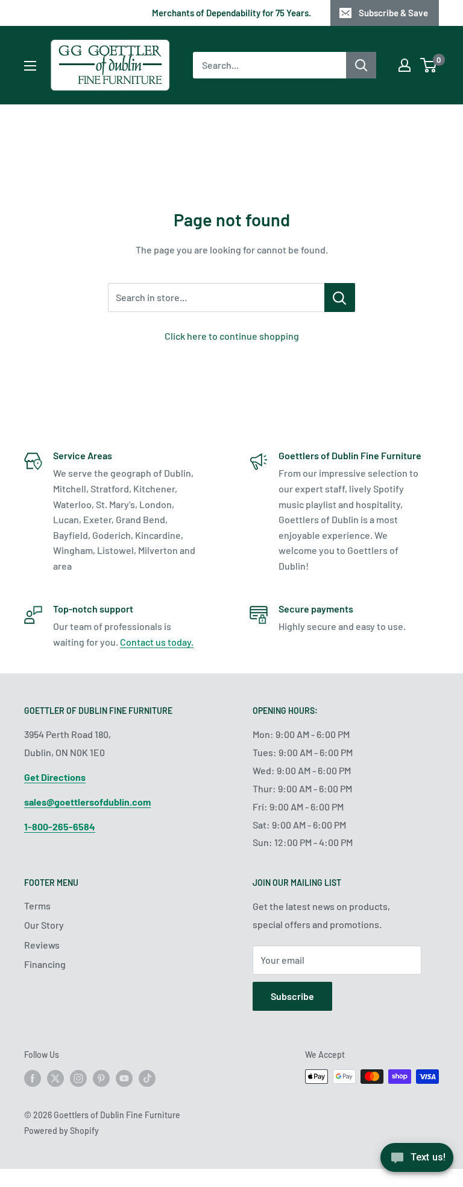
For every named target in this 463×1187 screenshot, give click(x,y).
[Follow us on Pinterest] (101, 1077)
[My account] (404, 65)
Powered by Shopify (61, 1130)
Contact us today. (157, 642)
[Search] (361, 65)
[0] (428, 65)
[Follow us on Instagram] (78, 1077)
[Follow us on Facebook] (32, 1077)
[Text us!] (417, 1161)
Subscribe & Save (393, 12)
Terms (37, 905)
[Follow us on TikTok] (147, 1077)
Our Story (44, 925)
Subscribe (292, 996)
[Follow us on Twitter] (55, 1077)
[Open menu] (30, 66)
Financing (45, 964)
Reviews (42, 944)
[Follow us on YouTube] (124, 1077)
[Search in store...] (339, 297)
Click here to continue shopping (232, 336)
